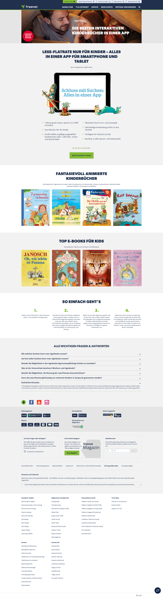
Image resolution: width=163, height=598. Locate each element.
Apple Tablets (25, 530)
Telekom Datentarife (88, 516)
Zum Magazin (72, 453)
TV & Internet (82, 7)
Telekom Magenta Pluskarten (91, 512)
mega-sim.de (55, 575)
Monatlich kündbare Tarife (60, 509)
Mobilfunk (67, 7)
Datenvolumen (56, 534)
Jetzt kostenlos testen (81, 155)
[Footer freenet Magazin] (23, 402)
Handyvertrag (56, 505)
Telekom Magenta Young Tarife (92, 509)
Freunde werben (26, 571)
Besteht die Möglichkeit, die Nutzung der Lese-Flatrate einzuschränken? (53, 373)
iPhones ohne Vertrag (28, 509)
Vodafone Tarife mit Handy (90, 519)
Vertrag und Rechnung (28, 546)
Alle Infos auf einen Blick (82, 148)
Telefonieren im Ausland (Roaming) (32, 557)
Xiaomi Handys (26, 512)
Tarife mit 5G (55, 519)
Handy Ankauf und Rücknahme (31, 578)
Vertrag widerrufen (111, 466)
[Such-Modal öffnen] (139, 7)
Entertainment (26, 582)
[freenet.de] (29, 6)
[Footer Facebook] (31, 402)
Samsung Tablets (27, 534)
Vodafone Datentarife (89, 523)
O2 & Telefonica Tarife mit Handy (92, 526)
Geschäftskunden (27, 466)
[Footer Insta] (47, 402)
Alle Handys (25, 523)
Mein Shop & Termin (85, 2)
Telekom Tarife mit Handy (90, 501)
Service (94, 7)
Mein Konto (118, 2)
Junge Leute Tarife (57, 516)
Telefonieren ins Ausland (29, 560)
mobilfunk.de (55, 571)
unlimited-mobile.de (58, 564)
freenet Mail (55, 546)
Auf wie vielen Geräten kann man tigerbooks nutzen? (45, 358)
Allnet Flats (55, 512)
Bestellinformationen (28, 550)
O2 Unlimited (86, 530)
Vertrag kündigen (127, 466)
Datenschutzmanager (28, 567)
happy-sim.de (55, 567)
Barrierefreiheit (57, 466)
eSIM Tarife (55, 523)
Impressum (69, 466)
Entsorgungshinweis (28, 575)
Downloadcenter (26, 564)
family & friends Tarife (58, 526)
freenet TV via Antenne (119, 501)
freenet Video (116, 505)
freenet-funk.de (56, 553)
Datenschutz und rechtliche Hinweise (89, 466)
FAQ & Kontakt (103, 2)
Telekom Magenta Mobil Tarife (91, 505)
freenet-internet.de (57, 560)
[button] (141, 485)
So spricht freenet (57, 578)
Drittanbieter (25, 585)
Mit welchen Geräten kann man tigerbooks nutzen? (44, 354)
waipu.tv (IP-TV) (117, 509)
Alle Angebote (56, 537)
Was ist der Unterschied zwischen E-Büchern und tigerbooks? (48, 368)
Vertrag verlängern (125, 7)
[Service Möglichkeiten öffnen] (158, 590)
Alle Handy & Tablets (28, 501)
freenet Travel (56, 530)
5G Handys (25, 519)
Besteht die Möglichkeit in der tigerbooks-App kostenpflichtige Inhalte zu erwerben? (58, 363)
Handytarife (55, 501)
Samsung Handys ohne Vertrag (31, 505)
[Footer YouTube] (39, 402)
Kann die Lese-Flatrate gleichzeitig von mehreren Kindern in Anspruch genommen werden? (61, 378)
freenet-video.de (56, 557)
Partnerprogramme (42, 466)
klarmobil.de (55, 550)
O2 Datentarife (86, 534)
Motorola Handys (27, 516)
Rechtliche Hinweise (30, 382)
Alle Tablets (25, 526)
